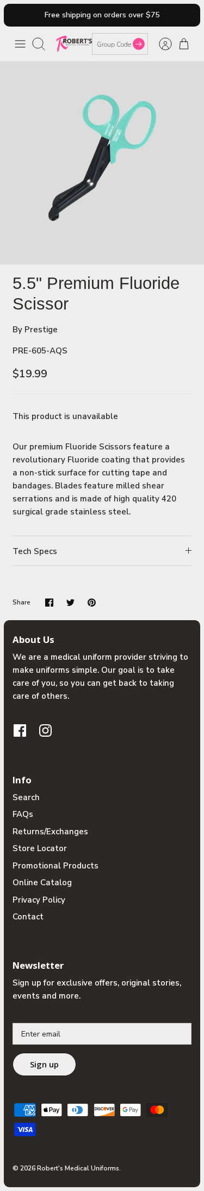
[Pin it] (91, 602)
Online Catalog (42, 882)
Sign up (44, 1064)
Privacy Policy (39, 899)
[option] (102, 163)
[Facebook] (20, 730)
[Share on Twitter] (70, 602)
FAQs (23, 814)
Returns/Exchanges (50, 831)
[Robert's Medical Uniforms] (74, 44)
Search (26, 797)
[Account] (160, 44)
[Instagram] (45, 730)
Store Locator (40, 848)
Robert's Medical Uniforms (78, 1168)
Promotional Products (55, 865)
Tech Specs (35, 551)
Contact (28, 916)
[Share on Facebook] (49, 602)
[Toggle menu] (20, 44)
